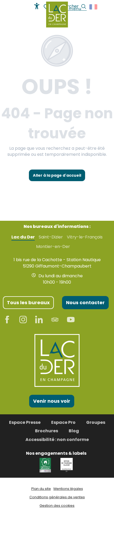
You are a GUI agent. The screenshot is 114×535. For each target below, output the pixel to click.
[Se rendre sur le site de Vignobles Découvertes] (46, 465)
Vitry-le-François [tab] (85, 237)
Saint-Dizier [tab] (51, 237)
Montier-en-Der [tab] (53, 247)
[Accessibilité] (37, 6)
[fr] (94, 7)
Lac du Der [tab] (23, 237)
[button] (94, 7)
